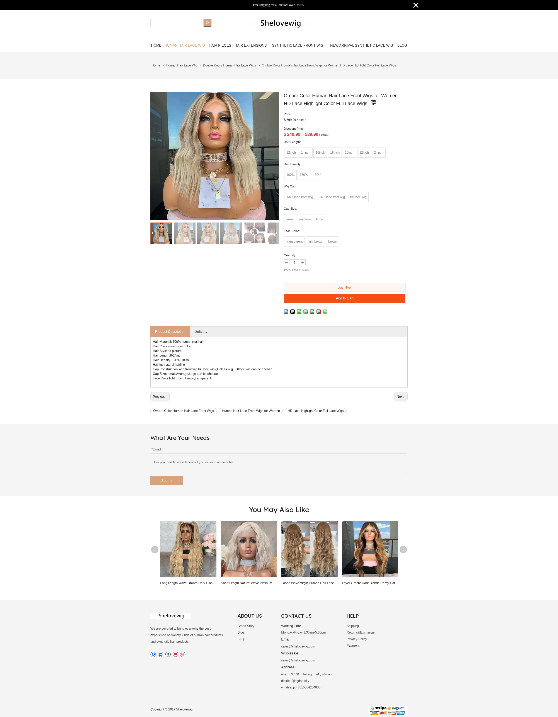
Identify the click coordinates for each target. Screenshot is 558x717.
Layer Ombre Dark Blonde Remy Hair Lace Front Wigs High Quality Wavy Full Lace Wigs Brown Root (370, 583)
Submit (166, 481)
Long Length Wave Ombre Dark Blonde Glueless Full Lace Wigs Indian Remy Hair (188, 583)
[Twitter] (168, 654)
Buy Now (344, 287)
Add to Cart (344, 298)
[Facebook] (153, 654)
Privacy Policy (357, 639)
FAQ (241, 639)
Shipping (353, 626)
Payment (353, 645)
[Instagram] (183, 654)
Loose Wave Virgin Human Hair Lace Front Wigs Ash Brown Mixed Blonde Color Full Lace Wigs (309, 583)
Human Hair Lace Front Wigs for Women (251, 411)
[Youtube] (175, 654)
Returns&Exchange (360, 632)
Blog (241, 632)
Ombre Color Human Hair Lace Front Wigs (183, 411)
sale (284, 646)
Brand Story (246, 626)
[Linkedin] (160, 654)
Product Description (170, 331)
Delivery (200, 331)
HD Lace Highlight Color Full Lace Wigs (316, 411)
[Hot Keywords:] (207, 23)
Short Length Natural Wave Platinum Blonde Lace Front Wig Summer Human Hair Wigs (249, 583)
